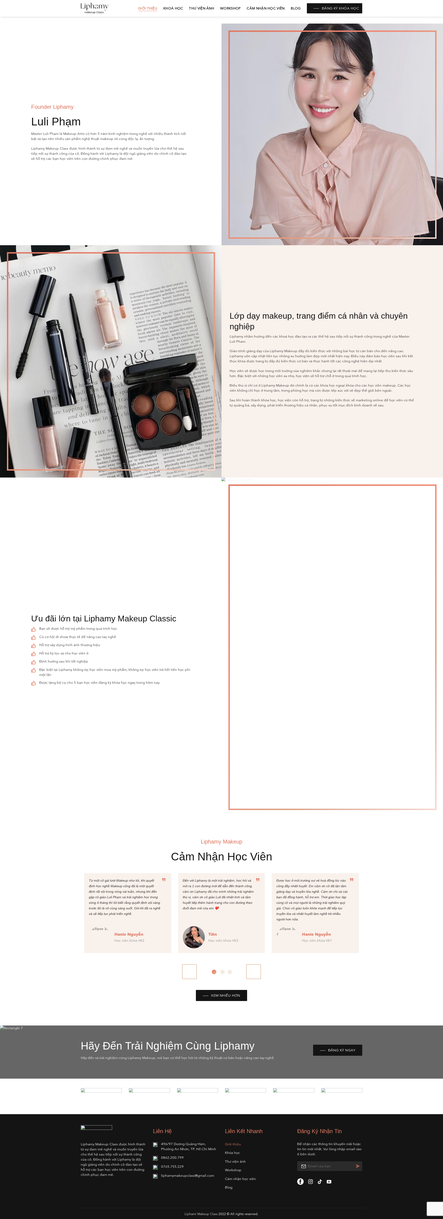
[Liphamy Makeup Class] (104, 8)
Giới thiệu (147, 8)
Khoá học (173, 8)
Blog (296, 8)
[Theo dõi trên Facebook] (300, 1181)
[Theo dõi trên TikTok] (319, 1182)
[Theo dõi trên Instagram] (310, 1182)
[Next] (253, 971)
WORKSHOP (230, 8)
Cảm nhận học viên (265, 8)
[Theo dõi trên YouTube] (329, 1182)
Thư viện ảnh (201, 8)
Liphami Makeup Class (201, 1214)
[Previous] (189, 971)
